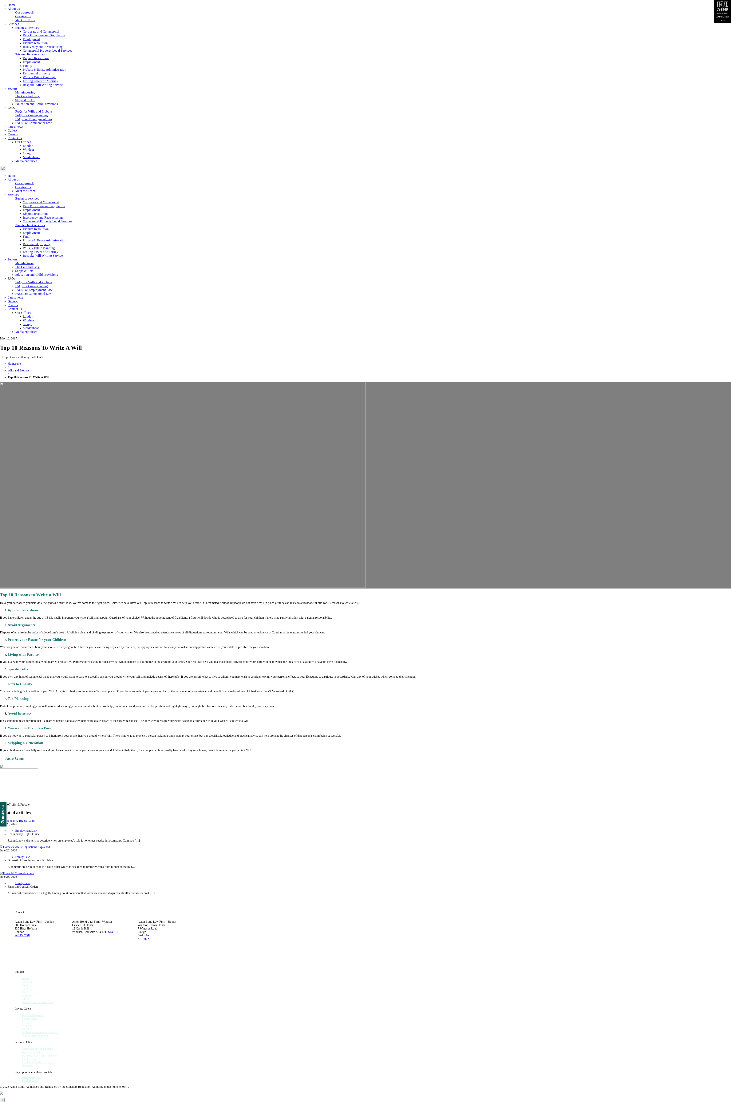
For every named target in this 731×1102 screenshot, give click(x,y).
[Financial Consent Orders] (17, 873)
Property (27, 1025)
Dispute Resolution (36, 58)
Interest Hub (29, 992)
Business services (27, 28)
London (28, 146)
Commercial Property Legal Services (47, 50)
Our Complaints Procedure (37, 1002)
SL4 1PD (114, 932)
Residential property (36, 73)
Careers (13, 134)
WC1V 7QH (22, 935)
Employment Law (26, 830)
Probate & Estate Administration (44, 69)
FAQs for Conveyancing (31, 115)
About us (14, 8)
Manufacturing (25, 92)
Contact (26, 995)
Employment (31, 39)
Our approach (24, 12)
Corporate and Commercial (41, 31)
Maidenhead (31, 157)
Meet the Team (25, 20)
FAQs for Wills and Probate (33, 111)
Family (27, 66)
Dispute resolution (35, 43)
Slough (27, 153)
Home (12, 5)
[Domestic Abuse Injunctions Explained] (25, 847)
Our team (27, 985)
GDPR (25, 999)
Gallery (13, 130)
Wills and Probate (18, 370)
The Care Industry (27, 96)
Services (13, 24)
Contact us (15, 138)
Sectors (13, 88)
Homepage (14, 363)
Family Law (22, 856)
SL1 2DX (144, 938)
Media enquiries (26, 161)
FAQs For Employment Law (33, 119)
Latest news (15, 127)
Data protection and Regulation (40, 1055)
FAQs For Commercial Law (33, 123)
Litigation (27, 1029)
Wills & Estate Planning (39, 77)
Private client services (30, 54)
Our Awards (23, 16)
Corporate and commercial (37, 1048)
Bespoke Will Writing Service (43, 85)
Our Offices (23, 142)
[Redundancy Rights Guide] (17, 820)
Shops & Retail (25, 100)
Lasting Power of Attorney (40, 81)
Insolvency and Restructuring (43, 47)
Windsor (28, 149)
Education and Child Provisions (36, 104)
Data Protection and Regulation (44, 35)
